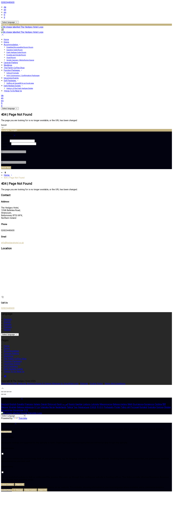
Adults (4, 146)
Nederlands (60, 407)
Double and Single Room (16, 55)
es (5, 12)
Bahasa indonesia (25, 407)
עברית (37, 407)
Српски (160, 407)
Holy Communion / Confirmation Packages (22, 75)
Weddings (8, 65)
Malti (130, 404)
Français (8, 327)
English (7, 322)
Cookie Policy (96, 383)
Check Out (6, 143)
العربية (65, 404)
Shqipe (167, 407)
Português (109, 407)
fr (4, 15)
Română (143, 407)
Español (7, 324)
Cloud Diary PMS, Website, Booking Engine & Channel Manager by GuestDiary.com (39, 383)
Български (138, 404)
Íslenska (45, 407)
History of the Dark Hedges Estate (19, 88)
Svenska (152, 407)
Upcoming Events (11, 78)
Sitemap (84, 383)
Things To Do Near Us (13, 91)
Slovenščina (6, 410)
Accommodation (11, 45)
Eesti (59, 404)
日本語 (93, 407)
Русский (134, 407)
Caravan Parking (11, 63)
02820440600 (7, 2)
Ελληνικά (51, 404)
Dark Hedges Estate (12, 86)
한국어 (100, 407)
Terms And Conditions (115, 383)
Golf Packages (10, 80)
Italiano (7, 329)
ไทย (75, 407)
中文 (26, 410)
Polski (117, 407)
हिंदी (164, 404)
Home (6, 39)
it (4, 17)
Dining (6, 42)
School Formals (12, 73)
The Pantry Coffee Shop (14, 68)
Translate (23, 418)
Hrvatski (12, 407)
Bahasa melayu (120, 404)
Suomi (72, 404)
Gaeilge (78, 404)
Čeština (158, 404)
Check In (5, 141)
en (5, 9)
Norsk (52, 407)
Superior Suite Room (14, 50)
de (5, 7)
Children (5, 157)
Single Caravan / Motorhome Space (20, 60)
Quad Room (11, 58)
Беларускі (149, 404)
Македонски (106, 404)
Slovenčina (18, 410)
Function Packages (12, 70)
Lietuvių (87, 404)
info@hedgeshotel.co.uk (12, 242)
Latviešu (95, 404)
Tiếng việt (125, 407)
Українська (83, 407)
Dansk (44, 404)
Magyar (4, 407)
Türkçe (70, 407)
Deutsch (8, 319)
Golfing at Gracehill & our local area (20, 83)
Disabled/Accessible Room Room (19, 47)
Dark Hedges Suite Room (16, 52)
